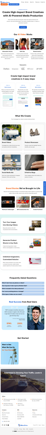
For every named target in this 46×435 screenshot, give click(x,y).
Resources (34, 416)
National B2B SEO (20, 416)
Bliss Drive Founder (6, 412)
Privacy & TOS (35, 425)
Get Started (23, 27)
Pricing (33, 412)
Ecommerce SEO (20, 414)
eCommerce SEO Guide (37, 414)
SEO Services (20, 412)
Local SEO (19, 418)
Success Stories (5, 416)
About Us (4, 414)
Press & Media (5, 418)
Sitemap (43, 425)
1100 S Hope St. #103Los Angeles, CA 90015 (22, 400)
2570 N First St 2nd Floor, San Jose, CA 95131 (37, 400)
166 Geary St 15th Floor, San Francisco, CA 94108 (8, 404)
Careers (39, 425)
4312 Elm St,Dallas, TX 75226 (21, 404)
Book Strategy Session (14, 4)
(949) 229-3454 (4, 4)
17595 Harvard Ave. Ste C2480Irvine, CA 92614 (9, 400)
